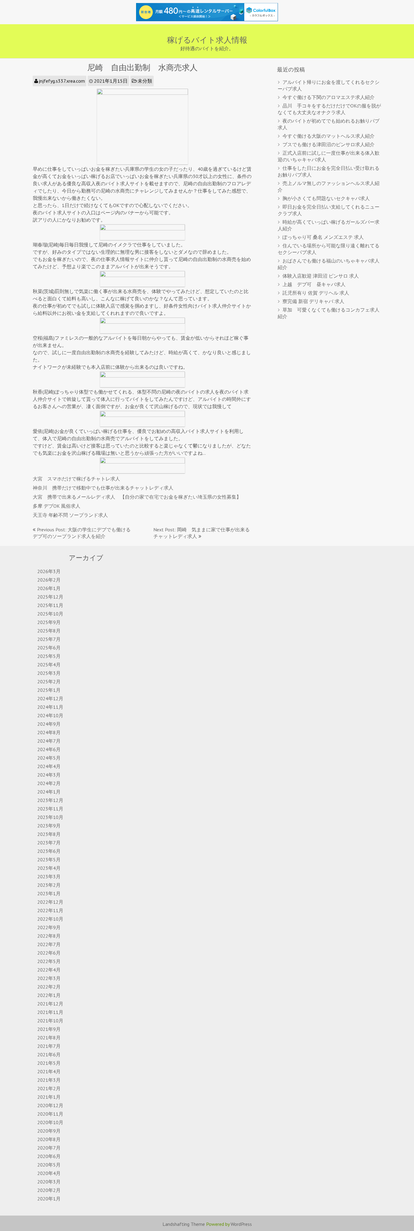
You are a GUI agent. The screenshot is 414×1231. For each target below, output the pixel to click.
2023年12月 (50, 800)
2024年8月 (49, 732)
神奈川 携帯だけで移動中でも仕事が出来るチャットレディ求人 (103, 488)
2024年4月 (49, 766)
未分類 (145, 81)
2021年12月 (50, 1004)
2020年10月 (50, 1122)
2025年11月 (50, 605)
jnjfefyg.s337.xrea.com (62, 81)
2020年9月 (49, 1131)
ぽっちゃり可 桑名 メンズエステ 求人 (323, 237)
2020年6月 (49, 1156)
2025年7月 (49, 639)
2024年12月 (50, 698)
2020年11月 (50, 1114)
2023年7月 (49, 843)
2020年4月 (49, 1173)
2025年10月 (50, 614)
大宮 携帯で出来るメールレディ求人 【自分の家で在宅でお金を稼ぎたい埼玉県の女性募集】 (137, 497)
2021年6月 (49, 1054)
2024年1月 (49, 792)
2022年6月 (49, 953)
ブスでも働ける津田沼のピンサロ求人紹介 (328, 144)
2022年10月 (50, 919)
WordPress (241, 1224)
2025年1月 (49, 690)
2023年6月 (49, 851)
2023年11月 (50, 809)
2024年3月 (49, 775)
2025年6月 (49, 648)
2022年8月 (49, 936)
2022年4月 (49, 970)
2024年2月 (49, 783)
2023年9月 (49, 826)
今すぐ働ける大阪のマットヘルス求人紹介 (328, 136)
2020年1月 (49, 1199)
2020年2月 (49, 1190)
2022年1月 (49, 995)
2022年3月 (49, 978)
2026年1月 (49, 588)
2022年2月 (49, 987)
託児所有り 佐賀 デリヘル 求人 (315, 293)
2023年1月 (49, 893)
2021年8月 (49, 1038)
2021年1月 (49, 1097)
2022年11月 (50, 910)
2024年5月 (49, 758)
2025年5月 (49, 656)
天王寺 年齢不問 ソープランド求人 (70, 515)
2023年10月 (50, 817)
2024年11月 (50, 707)
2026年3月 (49, 571)
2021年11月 (50, 1012)
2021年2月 (49, 1088)
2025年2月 (49, 681)
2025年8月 (49, 631)
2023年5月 (49, 859)
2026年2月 (49, 580)
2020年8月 (49, 1139)
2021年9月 (49, 1029)
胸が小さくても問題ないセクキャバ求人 (326, 198)
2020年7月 (49, 1148)
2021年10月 (50, 1021)
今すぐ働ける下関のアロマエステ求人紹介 (328, 97)
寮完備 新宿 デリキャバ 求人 (313, 301)
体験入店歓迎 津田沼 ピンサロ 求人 (320, 276)
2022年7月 (49, 944)
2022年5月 (49, 961)
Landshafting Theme (183, 1224)
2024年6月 (49, 749)
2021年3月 (49, 1080)
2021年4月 (49, 1071)
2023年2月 (49, 885)
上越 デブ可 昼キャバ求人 (314, 284)
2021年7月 (49, 1046)
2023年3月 (49, 876)
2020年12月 (50, 1105)
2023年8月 (49, 834)
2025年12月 (50, 597)
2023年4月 (49, 868)
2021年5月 (49, 1063)
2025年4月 (49, 665)
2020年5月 (49, 1165)
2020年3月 (49, 1182)
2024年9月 (49, 724)
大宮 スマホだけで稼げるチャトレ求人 (76, 479)
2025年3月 (49, 673)
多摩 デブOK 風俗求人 (56, 506)
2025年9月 (49, 622)
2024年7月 (49, 741)
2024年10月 (50, 715)
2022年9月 (49, 927)
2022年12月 (50, 902)
